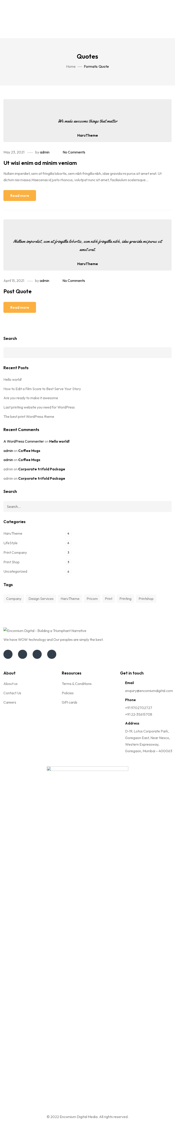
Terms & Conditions (77, 683)
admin (44, 152)
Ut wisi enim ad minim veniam (40, 162)
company (13, 598)
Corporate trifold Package (41, 469)
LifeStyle (10, 543)
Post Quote (17, 291)
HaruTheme (87, 135)
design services (41, 598)
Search (10, 338)
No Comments (74, 152)
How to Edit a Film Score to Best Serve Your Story (42, 388)
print (108, 598)
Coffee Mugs (29, 450)
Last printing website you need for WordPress (39, 407)
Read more (19, 195)
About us (10, 683)
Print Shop (11, 562)
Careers (9, 702)
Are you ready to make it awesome (30, 398)
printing (125, 598)
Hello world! (12, 379)
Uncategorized (15, 571)
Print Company (15, 552)
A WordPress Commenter (23, 441)
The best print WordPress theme (28, 416)
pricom (92, 598)
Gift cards (69, 702)
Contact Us (12, 693)
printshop (146, 598)
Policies (68, 693)
